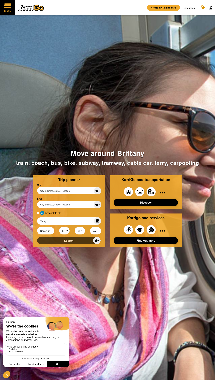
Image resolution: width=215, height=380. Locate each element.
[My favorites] (97, 190)
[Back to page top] (209, 377)
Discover (146, 202)
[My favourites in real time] (203, 7)
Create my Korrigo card (163, 7)
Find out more (145, 240)
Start (39, 185)
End (39, 199)
